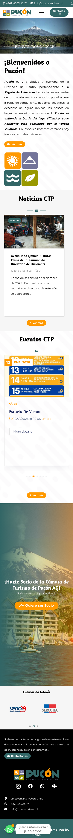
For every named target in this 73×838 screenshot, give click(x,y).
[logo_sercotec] (17, 709)
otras (13, 403)
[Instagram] (18, 786)
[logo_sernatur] (49, 709)
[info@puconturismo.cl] (7, 809)
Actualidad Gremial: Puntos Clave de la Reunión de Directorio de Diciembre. (31, 260)
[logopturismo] (17, 12)
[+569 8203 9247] (7, 803)
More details (22, 436)
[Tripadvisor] (54, 786)
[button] (26, 476)
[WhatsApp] (42, 786)
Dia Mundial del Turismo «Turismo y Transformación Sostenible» (33, 416)
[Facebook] (30, 786)
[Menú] (41, 12)
